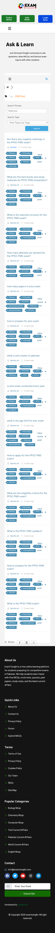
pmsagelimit (12, 410)
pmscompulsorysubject (16, 306)
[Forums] (7, 87)
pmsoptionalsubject (15, 310)
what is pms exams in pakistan (23, 355)
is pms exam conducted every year (26, 386)
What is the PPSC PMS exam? (23, 603)
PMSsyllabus (26, 153)
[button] (9, 28)
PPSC (38, 157)
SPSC (25, 375)
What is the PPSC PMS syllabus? (24, 531)
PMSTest (12, 157)
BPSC (38, 371)
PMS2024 (26, 162)
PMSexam (12, 153)
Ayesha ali (14, 185)
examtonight (12, 166)
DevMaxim (22, 904)
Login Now (45, 18)
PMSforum (12, 162)
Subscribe (29, 893)
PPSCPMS (25, 157)
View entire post (40, 302)
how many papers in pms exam (23, 286)
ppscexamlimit (27, 275)
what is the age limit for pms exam (25, 420)
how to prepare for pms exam (23, 321)
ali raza (13, 147)
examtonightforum (28, 237)
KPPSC (36, 375)
